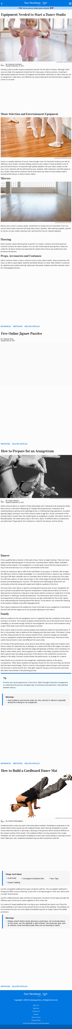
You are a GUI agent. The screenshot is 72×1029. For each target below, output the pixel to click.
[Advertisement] (36, 98)
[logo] (36, 3)
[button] (2, 3)
